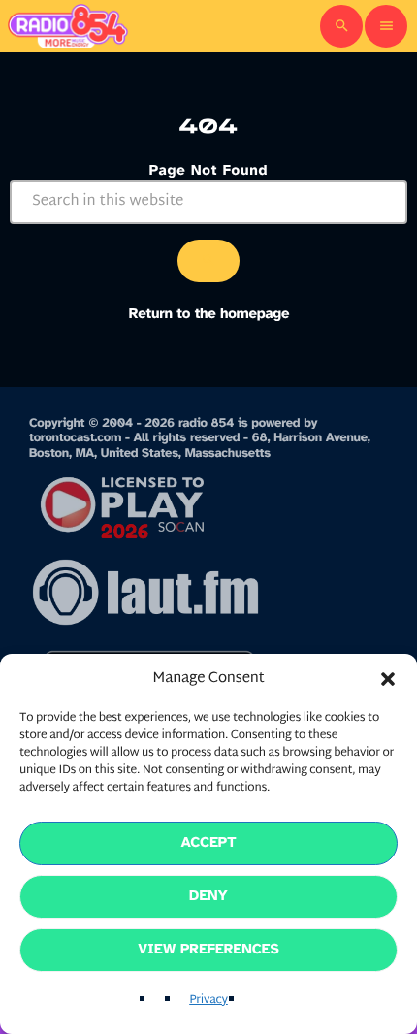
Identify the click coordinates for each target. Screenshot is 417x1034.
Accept (208, 843)
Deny (208, 896)
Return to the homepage (209, 314)
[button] (388, 679)
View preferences (208, 949)
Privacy (208, 1001)
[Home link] (68, 26)
